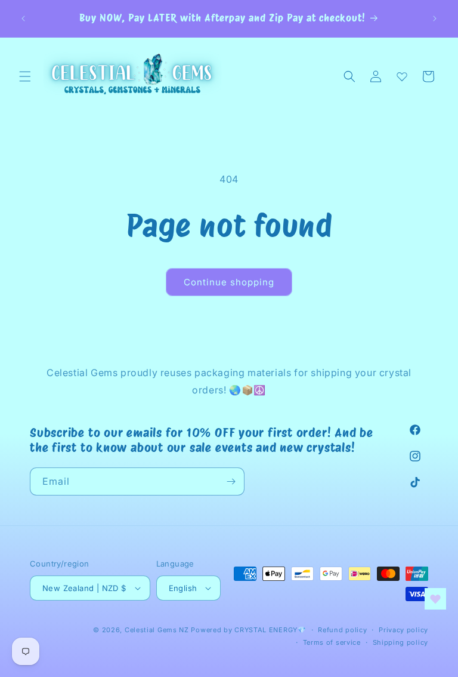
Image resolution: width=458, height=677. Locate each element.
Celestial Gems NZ (157, 630)
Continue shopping (229, 282)
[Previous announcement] (23, 18)
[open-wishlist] (435, 599)
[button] (25, 76)
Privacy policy (403, 630)
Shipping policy (401, 642)
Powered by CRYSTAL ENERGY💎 (248, 630)
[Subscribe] (231, 481)
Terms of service (332, 642)
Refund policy (342, 630)
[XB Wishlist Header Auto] (402, 76)
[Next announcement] (435, 18)
